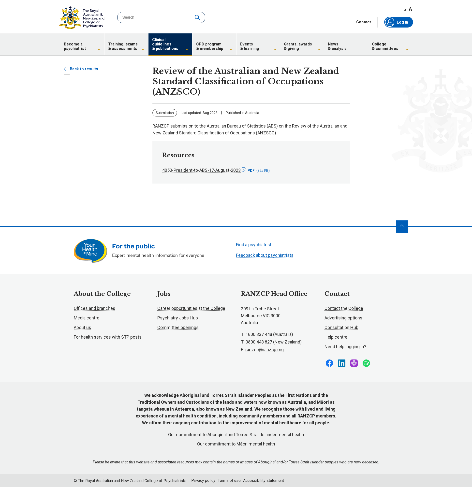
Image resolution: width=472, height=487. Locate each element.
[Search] (198, 17)
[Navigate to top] (402, 226)
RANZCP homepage (81, 17)
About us (82, 327)
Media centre (86, 317)
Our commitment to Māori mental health (236, 443)
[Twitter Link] (354, 363)
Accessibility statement (263, 480)
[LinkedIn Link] (342, 363)
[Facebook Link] (329, 363)
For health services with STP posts (108, 337)
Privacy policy (203, 480)
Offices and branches (94, 308)
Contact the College (343, 308)
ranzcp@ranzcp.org (264, 349)
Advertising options (343, 317)
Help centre (335, 337)
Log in (402, 22)
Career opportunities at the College (191, 308)
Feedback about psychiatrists (265, 255)
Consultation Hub (341, 327)
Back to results (84, 69)
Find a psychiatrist (253, 244)
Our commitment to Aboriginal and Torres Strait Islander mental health (236, 434)
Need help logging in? (345, 346)
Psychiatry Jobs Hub (177, 317)
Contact (363, 22)
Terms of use (229, 480)
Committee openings (178, 327)
